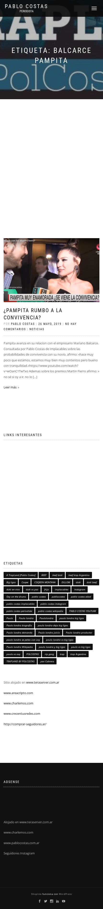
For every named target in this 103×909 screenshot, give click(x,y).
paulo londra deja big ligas (53, 625)
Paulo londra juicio (49, 632)
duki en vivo (13, 589)
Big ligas (11, 582)
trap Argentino (78, 654)
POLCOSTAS (32, 654)
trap (62, 654)
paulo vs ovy (13, 654)
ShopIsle (36, 894)
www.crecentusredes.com (22, 713)
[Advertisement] (51, 153)
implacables (61, 589)
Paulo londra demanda (19, 632)
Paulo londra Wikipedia (19, 647)
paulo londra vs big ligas (59, 639)
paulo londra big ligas (71, 618)
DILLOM (66, 582)
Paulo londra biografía (19, 625)
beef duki (57, 575)
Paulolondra (46, 618)
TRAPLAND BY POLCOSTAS (20, 661)
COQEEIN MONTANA (45, 582)
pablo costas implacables (20, 603)
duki (78, 582)
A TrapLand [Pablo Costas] (20, 575)
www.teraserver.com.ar (42, 682)
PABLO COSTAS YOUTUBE (82, 611)
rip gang (49, 654)
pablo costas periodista (19, 611)
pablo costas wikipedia (50, 611)
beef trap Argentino (79, 575)
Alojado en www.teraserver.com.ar (28, 822)
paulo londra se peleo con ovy (23, 639)
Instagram (79, 589)
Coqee (25, 582)
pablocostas (58, 596)
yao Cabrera (47, 661)
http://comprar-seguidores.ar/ (25, 724)
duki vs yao (32, 589)
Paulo (9, 618)
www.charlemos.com (18, 703)
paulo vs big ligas (80, 647)
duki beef (92, 582)
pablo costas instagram (53, 603)
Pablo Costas (26, 6)
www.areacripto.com (18, 693)
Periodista (27, 11)
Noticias (36, 329)
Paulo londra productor (79, 632)
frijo (46, 589)
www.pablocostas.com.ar (21, 843)
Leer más (10, 387)
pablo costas (39, 596)
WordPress (65, 894)
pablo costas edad (81, 596)
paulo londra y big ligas (52, 647)
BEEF (43, 575)
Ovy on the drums (16, 596)
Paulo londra (26, 618)
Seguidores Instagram (19, 853)
